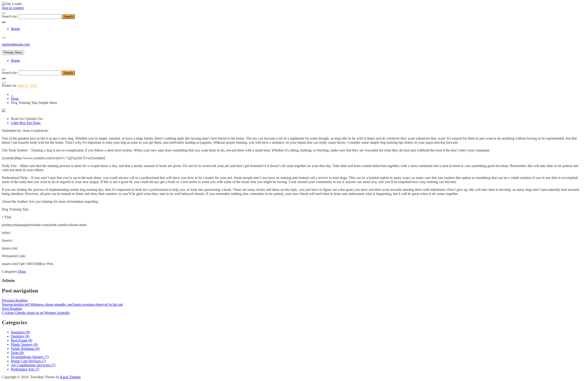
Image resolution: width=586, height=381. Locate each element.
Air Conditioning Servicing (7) (33, 365)
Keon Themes (70, 377)
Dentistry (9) (20, 336)
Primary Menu (13, 52)
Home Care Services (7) (28, 361)
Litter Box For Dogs (26, 123)
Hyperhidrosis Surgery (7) (30, 357)
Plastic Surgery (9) (24, 344)
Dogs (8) (17, 353)
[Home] (12, 94)
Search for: (10, 16)
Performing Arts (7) (25, 369)
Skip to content (13, 8)
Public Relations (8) (25, 349)
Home (15, 29)
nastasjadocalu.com (16, 44)
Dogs (22, 271)
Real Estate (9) (21, 340)
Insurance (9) (20, 332)
